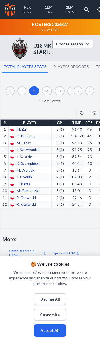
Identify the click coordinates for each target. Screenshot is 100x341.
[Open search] (86, 9)
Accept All (50, 330)
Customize (50, 314)
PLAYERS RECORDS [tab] (71, 66)
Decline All (50, 299)
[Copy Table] (81, 113)
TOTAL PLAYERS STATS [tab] (25, 66)
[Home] (10, 9)
